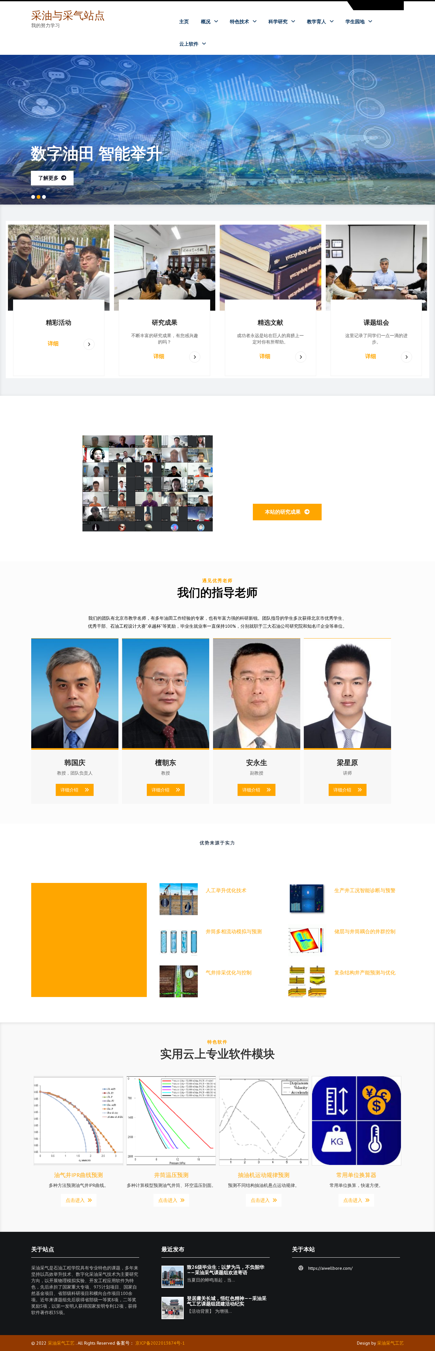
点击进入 (77, 1199)
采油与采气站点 (68, 15)
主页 (184, 21)
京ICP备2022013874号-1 (160, 1342)
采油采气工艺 (61, 1342)
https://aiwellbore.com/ (330, 1267)
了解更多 (49, 177)
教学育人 (316, 21)
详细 (53, 343)
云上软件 (188, 43)
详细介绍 (73, 789)
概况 (205, 21)
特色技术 (239, 21)
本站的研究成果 (284, 511)
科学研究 (278, 21)
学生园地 (355, 21)
